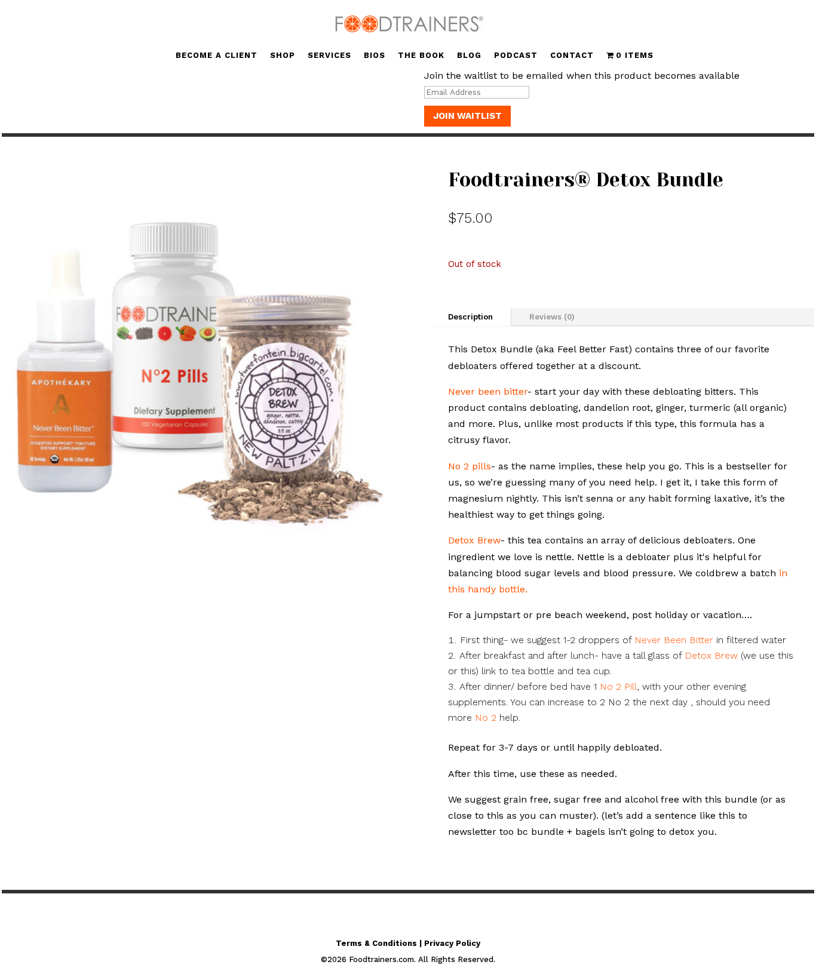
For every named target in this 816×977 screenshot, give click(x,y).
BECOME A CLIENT (216, 55)
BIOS (374, 55)
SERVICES (329, 55)
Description (470, 316)
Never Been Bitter (673, 640)
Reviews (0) (552, 316)
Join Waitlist (467, 115)
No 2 (485, 717)
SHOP (282, 55)
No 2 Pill (618, 686)
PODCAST (516, 55)
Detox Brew (474, 540)
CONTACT (572, 55)
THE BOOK (421, 55)
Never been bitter (487, 391)
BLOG (469, 55)
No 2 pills (469, 466)
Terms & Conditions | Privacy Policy (408, 943)
